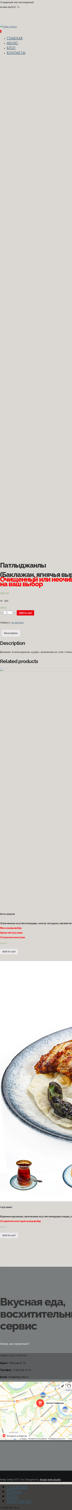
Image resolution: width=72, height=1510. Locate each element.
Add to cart (25, 613)
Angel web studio (50, 1479)
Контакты (16, 52)
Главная (15, 38)
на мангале (17, 622)
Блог (11, 48)
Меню (12, 43)
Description (11, 633)
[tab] (11, 633)
